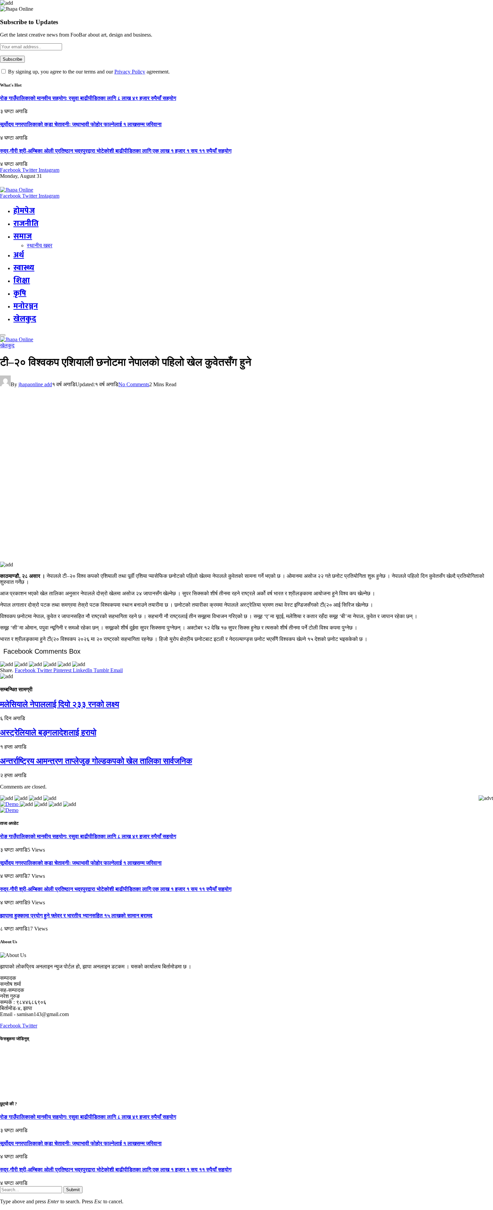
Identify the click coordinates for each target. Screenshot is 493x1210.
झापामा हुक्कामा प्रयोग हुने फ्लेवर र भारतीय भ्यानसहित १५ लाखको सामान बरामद (76, 915)
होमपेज (24, 210)
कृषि (19, 293)
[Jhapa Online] (16, 190)
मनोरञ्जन (25, 306)
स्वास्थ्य (23, 267)
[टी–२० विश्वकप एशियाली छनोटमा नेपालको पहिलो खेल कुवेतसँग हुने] (132, 558)
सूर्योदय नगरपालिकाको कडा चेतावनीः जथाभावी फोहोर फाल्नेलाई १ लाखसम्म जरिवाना (81, 124)
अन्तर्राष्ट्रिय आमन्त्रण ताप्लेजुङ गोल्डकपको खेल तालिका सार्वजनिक (96, 761)
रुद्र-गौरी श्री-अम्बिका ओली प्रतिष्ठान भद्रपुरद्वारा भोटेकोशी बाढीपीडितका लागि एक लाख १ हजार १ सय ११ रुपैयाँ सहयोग (115, 151)
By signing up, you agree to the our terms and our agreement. (88, 71)
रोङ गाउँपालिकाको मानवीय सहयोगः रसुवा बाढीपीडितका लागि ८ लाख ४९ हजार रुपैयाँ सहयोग (88, 98)
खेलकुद (24, 318)
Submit (73, 1189)
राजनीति (26, 223)
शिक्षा (21, 280)
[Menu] (2, 335)
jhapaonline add (35, 384)
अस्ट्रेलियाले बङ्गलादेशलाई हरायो (48, 732)
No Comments (133, 384)
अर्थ (18, 255)
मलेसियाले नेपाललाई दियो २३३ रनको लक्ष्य (59, 704)
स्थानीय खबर (39, 245)
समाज (22, 236)
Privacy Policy (129, 71)
